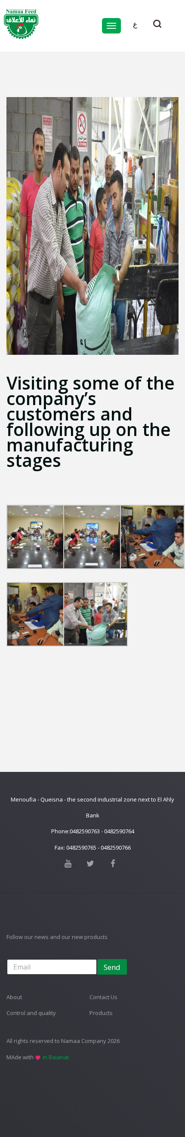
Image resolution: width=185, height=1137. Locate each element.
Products (101, 1013)
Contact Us (103, 997)
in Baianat (56, 1057)
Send (112, 967)
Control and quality (31, 1013)
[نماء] (21, 23)
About (14, 997)
